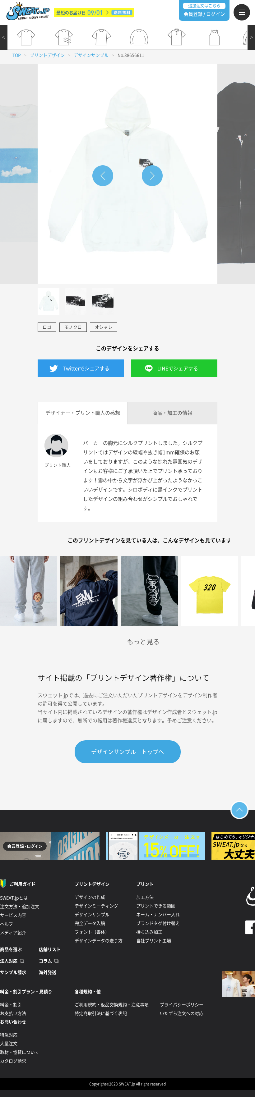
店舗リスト (50, 949)
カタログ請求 (13, 1061)
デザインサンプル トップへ (127, 752)
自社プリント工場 (153, 941)
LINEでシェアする (177, 368)
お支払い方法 (13, 1013)
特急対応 (8, 1035)
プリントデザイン (47, 55)
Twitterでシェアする (86, 368)
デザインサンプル (91, 55)
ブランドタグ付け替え (158, 923)
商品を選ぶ (11, 949)
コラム (45, 961)
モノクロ (73, 327)
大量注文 (8, 1043)
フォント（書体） (92, 932)
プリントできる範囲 (155, 906)
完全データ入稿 (90, 923)
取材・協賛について (19, 1052)
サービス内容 (13, 915)
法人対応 (8, 961)
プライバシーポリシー (181, 1005)
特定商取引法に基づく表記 (101, 1013)
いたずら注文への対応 (181, 1013)
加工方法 (145, 897)
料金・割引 (11, 1005)
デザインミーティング (96, 906)
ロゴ (47, 327)
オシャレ (103, 327)
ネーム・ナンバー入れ (158, 914)
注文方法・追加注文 (19, 906)
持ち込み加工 (149, 932)
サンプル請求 (13, 972)
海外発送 (47, 972)
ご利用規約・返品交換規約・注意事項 (112, 1005)
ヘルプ (6, 924)
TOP (16, 55)
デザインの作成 (90, 897)
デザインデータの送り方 (99, 941)
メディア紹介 (13, 932)
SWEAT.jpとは (14, 898)
